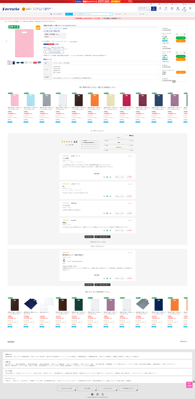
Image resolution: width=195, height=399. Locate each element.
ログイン (160, 9)
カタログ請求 (87, 388)
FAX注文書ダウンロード (128, 388)
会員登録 (154, 9)
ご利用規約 (31, 380)
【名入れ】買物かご (9, 373)
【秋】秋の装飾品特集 (44, 364)
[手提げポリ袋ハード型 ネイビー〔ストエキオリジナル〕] (159, 99)
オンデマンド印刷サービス (97, 373)
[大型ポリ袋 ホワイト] (47, 304)
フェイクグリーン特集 (132, 364)
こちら (148, 9)
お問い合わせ (24, 380)
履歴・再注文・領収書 (184, 10)
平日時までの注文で (43, 8)
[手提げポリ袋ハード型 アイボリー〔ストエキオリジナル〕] (111, 99)
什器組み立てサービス (84, 373)
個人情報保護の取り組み (49, 380)
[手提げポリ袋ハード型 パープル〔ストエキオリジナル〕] (175, 99)
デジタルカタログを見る (54, 52)
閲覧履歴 (178, 9)
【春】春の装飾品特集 (20, 364)
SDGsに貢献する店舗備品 (145, 364)
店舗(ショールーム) (188, 4)
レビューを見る (73, 41)
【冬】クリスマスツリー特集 (86, 364)
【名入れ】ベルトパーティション (23, 373)
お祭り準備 (141, 14)
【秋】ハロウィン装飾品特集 (57, 364)
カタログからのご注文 (66, 388)
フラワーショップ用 (53, 365)
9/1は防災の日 (118, 14)
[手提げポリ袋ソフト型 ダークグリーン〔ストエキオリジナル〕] (79, 304)
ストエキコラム (76, 365)
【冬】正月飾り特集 (99, 364)
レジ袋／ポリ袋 (48, 31)
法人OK (42, 9)
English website (120, 380)
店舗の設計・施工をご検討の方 (122, 373)
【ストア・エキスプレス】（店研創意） (58, 28)
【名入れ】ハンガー (47, 373)
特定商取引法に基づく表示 (85, 380)
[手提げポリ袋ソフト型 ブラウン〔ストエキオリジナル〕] (63, 304)
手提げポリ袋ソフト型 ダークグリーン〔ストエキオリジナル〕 (79, 314)
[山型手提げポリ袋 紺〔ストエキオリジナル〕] (31, 304)
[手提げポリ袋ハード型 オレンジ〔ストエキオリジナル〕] (95, 99)
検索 (110, 14)
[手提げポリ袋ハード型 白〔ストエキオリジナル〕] (63, 99)
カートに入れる (180, 37)
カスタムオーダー (109, 373)
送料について (16, 380)
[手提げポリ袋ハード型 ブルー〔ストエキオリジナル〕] (31, 99)
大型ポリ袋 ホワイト (45, 312)
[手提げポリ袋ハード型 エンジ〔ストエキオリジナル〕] (143, 99)
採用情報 (128, 380)
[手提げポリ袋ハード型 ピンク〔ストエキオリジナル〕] (15, 99)
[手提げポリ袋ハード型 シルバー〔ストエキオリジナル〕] (47, 99)
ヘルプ (154, 4)
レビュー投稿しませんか (119, 364)
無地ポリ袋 (56, 31)
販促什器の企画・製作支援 (71, 373)
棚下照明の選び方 (43, 365)
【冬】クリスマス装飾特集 (72, 364)
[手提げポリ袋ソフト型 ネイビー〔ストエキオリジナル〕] (159, 304)
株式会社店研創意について (99, 380)
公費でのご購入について (149, 373)
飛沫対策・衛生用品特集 (65, 365)
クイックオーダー (164, 4)
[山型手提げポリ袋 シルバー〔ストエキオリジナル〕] (143, 304)
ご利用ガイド (8, 380)
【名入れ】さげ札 (37, 373)
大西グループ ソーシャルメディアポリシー (67, 380)
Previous (6, 41)
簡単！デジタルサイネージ (169, 364)
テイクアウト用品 (23, 365)
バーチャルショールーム (136, 373)
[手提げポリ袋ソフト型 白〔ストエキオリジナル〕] (95, 304)
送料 (172, 9)
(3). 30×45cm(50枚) (166, 66)
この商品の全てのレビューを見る (97, 241)
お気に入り (166, 9)
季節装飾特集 (109, 364)
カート (190, 9)
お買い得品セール (9, 364)
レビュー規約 (39, 380)
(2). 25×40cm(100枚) (166, 48)
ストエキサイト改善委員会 (88, 365)
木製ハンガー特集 (33, 365)
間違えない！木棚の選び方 (11, 365)
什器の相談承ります (58, 373)
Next (42, 41)
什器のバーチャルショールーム (130, 14)
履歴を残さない (183, 341)
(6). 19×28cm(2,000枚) (167, 80)
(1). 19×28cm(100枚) (166, 30)
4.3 (75, 141)
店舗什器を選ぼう (157, 364)
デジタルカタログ (108, 388)
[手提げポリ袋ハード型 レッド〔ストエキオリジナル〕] (127, 99)
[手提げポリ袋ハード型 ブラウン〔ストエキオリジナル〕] (79, 99)
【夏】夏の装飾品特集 (32, 364)
